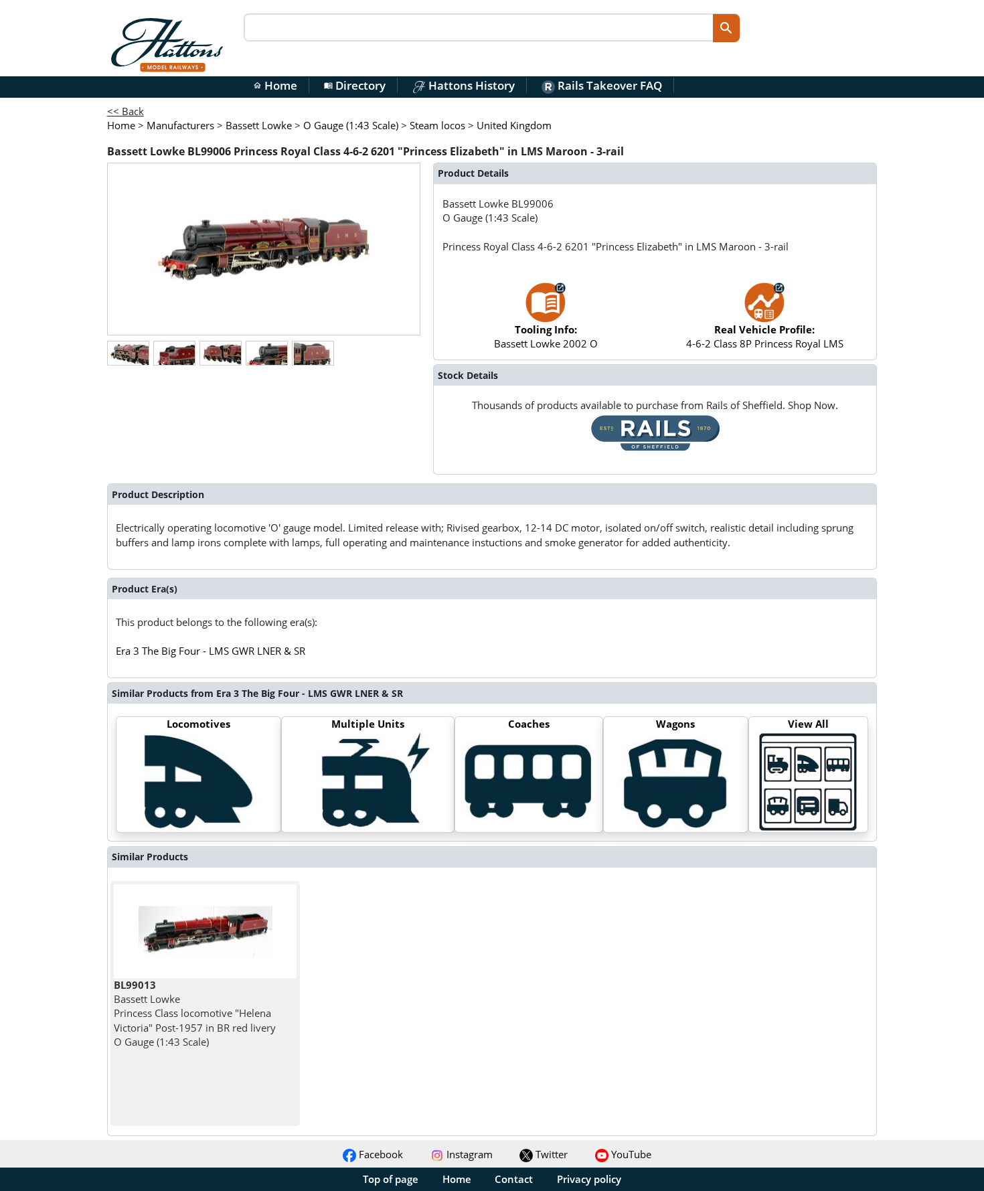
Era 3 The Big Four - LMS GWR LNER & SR (210, 650)
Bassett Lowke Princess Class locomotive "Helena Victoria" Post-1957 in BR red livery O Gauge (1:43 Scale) (195, 1013)
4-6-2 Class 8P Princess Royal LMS (764, 336)
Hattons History (470, 85)
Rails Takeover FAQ (608, 85)
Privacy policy (589, 1179)
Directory (355, 85)
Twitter (550, 1154)
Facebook (379, 1154)
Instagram (468, 1154)
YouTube (629, 1154)
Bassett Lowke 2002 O (546, 336)
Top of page (390, 1179)
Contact (514, 1179)
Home (275, 85)
